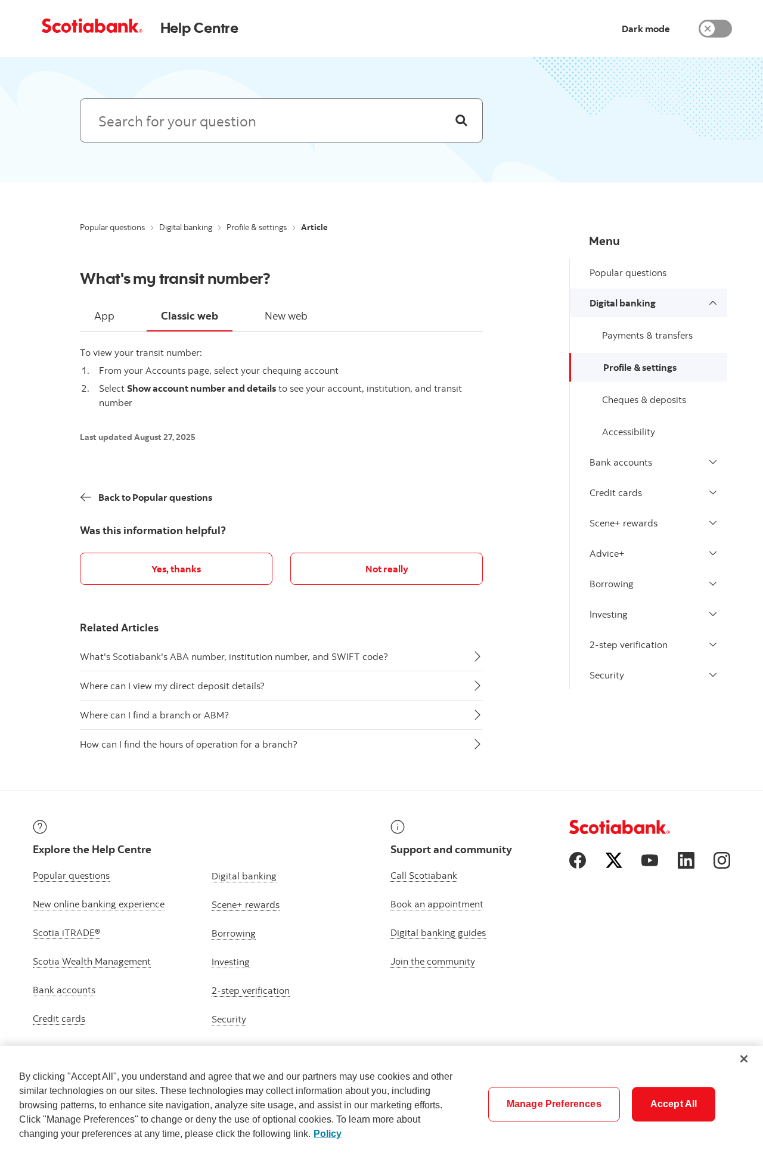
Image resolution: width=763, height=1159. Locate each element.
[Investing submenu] (713, 614)
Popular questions (112, 227)
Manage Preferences (554, 1104)
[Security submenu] (713, 675)
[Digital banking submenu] (713, 303)
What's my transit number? (175, 277)
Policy (328, 1134)
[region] (381, 1102)
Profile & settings (257, 227)
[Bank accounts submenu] (713, 462)
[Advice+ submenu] (713, 553)
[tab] (104, 316)
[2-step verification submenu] (713, 644)
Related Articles (119, 627)
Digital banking (185, 227)
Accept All (673, 1104)
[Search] (461, 120)
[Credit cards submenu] (713, 492)
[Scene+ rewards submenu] (713, 523)
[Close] (744, 1059)
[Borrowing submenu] (713, 583)
